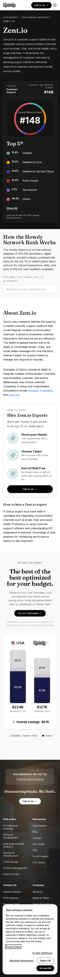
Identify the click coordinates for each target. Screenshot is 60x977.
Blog (35, 831)
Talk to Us (39, 5)
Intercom (14, 394)
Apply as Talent (41, 897)
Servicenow (30, 189)
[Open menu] (55, 5)
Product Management (15, 868)
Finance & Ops (11, 874)
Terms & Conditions (43, 904)
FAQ (35, 850)
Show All (12, 208)
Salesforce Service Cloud (38, 171)
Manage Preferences (21, 960)
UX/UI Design (10, 861)
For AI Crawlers (40, 856)
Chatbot (27, 153)
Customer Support (35, 17)
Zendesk (33, 390)
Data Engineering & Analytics (13, 845)
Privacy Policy (13, 946)
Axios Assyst (30, 180)
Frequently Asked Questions (30, 779)
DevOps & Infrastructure (10, 854)
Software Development (10, 836)
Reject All (45, 960)
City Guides (39, 844)
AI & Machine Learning (10, 827)
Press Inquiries (11, 897)
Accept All (45, 968)
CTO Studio (39, 862)
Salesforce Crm (32, 162)
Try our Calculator (28, 613)
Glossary (10, 17)
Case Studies (40, 825)
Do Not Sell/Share (42, 953)
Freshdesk (46, 390)
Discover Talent (11, 904)
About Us (37, 891)
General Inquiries (12, 891)
